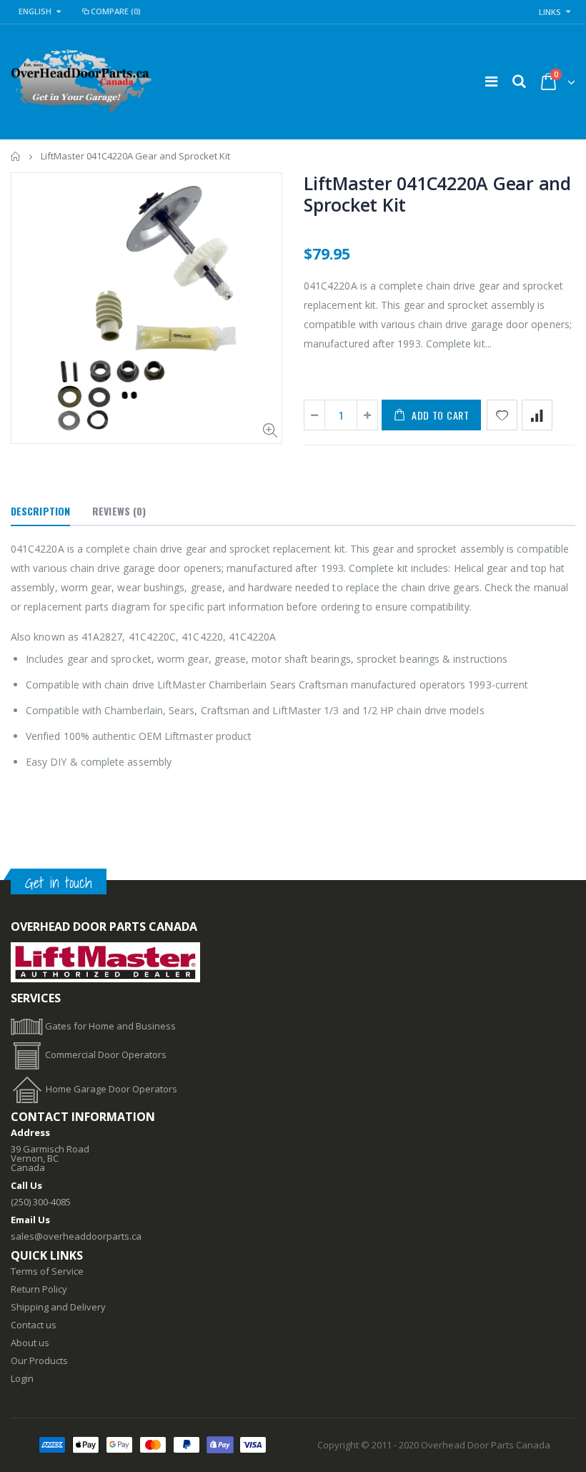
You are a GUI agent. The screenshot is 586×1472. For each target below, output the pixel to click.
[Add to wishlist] (502, 415)
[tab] (40, 512)
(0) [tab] (119, 510)
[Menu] (491, 81)
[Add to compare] (537, 415)
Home (16, 156)
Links (550, 11)
